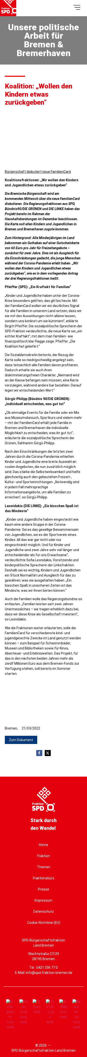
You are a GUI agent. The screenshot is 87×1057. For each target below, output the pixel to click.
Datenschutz (43, 911)
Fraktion (43, 856)
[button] (21, 740)
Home (43, 845)
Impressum (43, 900)
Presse (43, 889)
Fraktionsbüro (43, 878)
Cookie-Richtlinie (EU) (43, 923)
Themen (43, 867)
